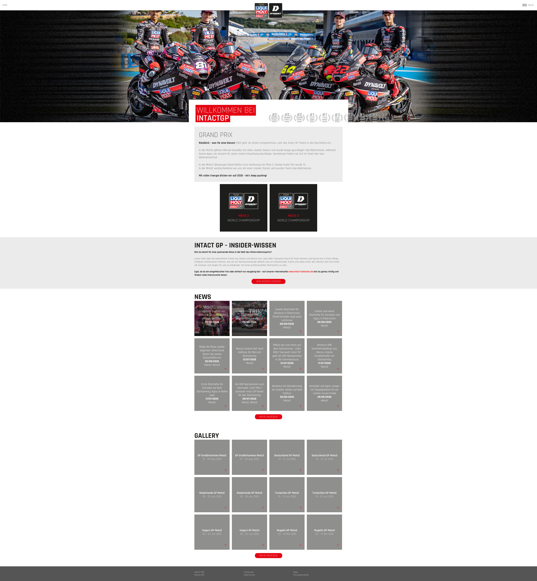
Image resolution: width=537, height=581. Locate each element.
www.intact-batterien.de (300, 271)
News (295, 572)
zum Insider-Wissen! (268, 281)
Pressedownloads (301, 575)
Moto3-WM (199, 575)
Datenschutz (249, 575)
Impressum (249, 572)
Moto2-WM (199, 572)
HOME (4, 5)
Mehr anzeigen (268, 417)
